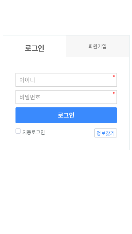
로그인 (66, 115)
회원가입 (97, 45)
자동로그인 (34, 131)
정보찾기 (105, 132)
